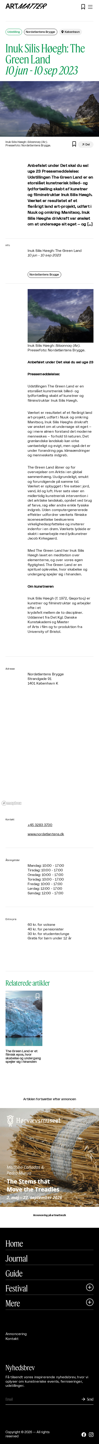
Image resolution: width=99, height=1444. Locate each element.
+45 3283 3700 (40, 825)
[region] (49, 752)
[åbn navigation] (90, 7)
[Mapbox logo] (11, 803)
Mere (13, 1303)
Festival (17, 1288)
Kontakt (12, 1339)
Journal (17, 1258)
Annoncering (16, 1334)
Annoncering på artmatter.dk (49, 1215)
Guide (14, 1273)
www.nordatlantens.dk (46, 834)
